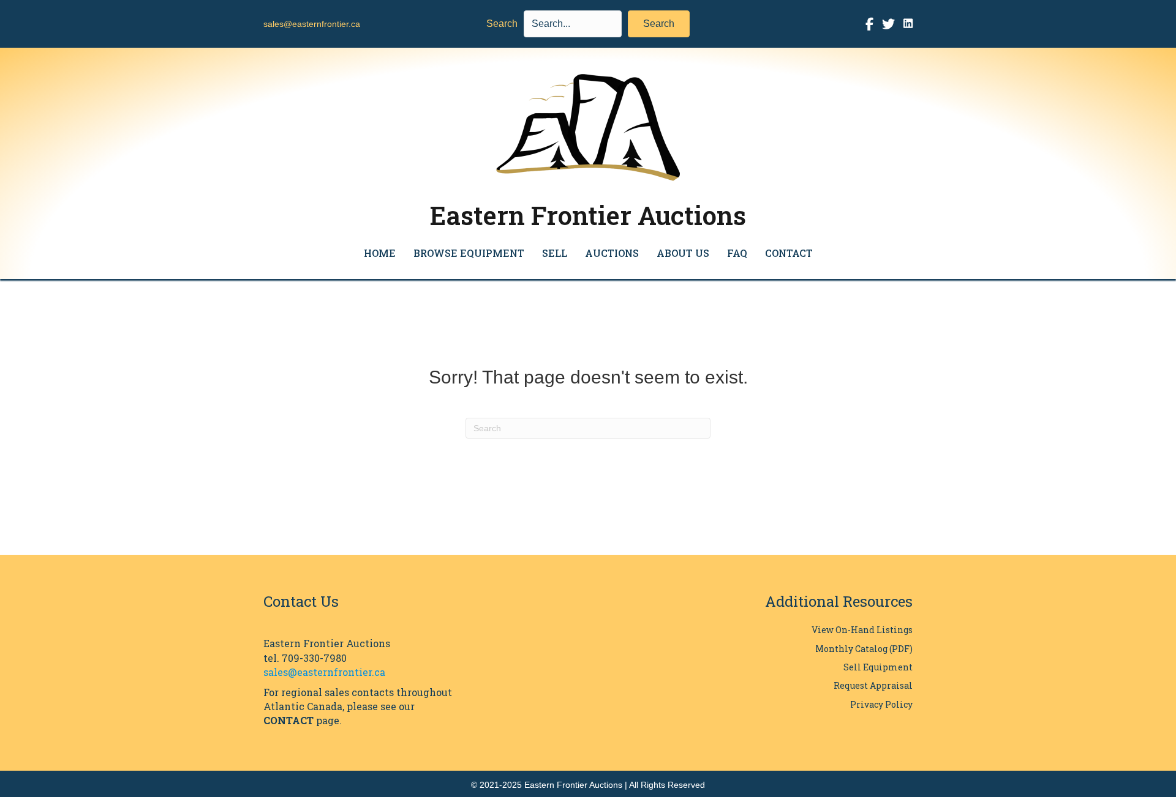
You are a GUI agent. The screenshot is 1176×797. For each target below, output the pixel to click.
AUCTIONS (612, 253)
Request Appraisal (873, 685)
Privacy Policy (881, 704)
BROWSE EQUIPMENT (468, 253)
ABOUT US (683, 253)
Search (502, 23)
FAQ (737, 253)
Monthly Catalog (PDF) (864, 648)
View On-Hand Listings (862, 630)
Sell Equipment (878, 667)
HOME (380, 253)
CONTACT (789, 253)
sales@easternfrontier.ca (311, 24)
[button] (659, 23)
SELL (554, 253)
